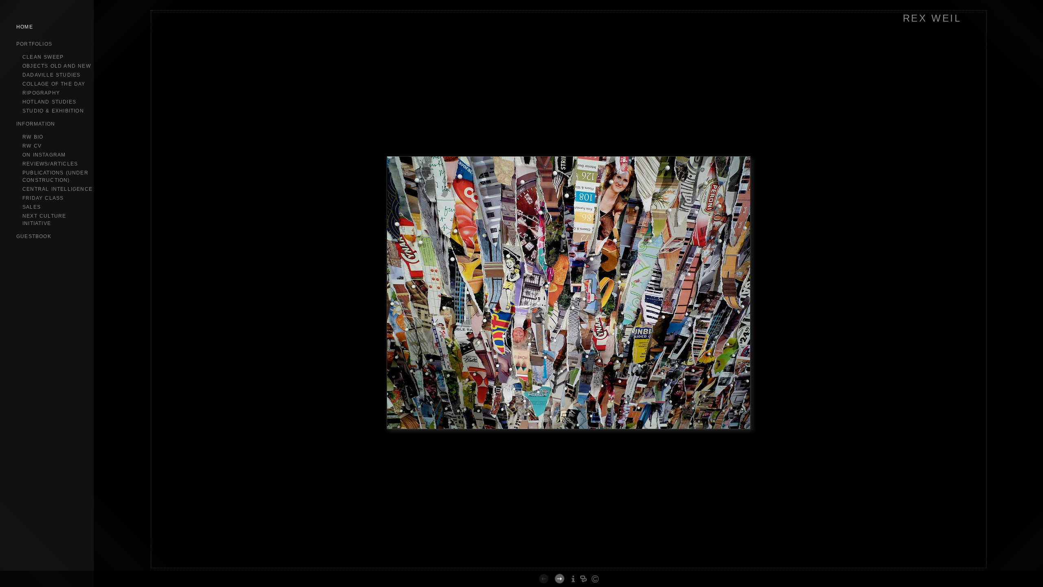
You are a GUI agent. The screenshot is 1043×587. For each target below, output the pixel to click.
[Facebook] (574, 566)
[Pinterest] (596, 566)
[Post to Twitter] (582, 566)
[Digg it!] (565, 566)
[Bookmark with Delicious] (556, 566)
